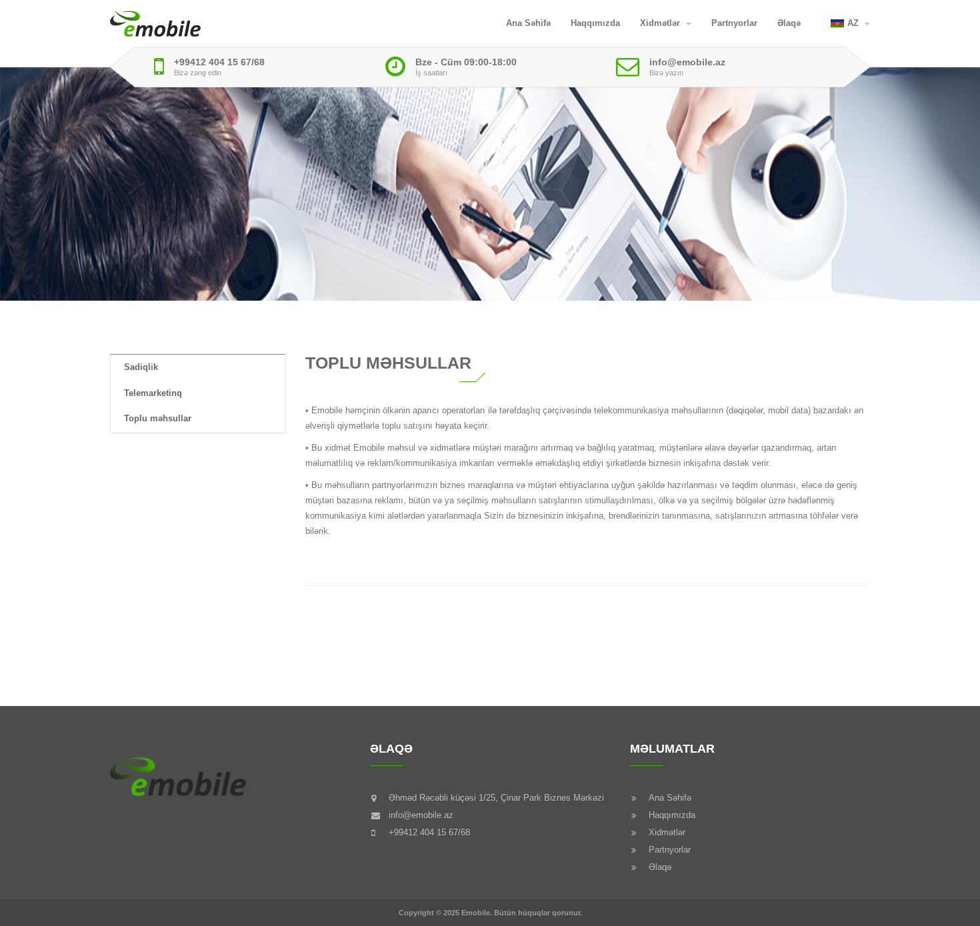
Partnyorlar (734, 23)
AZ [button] (854, 23)
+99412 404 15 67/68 (219, 62)
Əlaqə (789, 23)
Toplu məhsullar (157, 418)
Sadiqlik (141, 367)
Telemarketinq (153, 393)
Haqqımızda (595, 23)
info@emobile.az (687, 62)
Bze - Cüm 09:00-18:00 (466, 62)
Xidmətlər (661, 23)
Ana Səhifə (528, 23)
